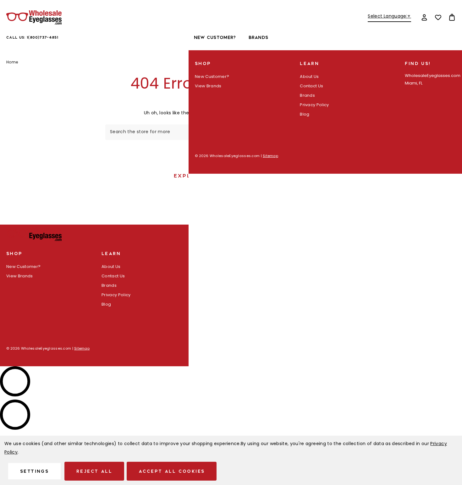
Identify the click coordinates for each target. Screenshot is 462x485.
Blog (304, 114)
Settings (34, 471)
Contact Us (311, 86)
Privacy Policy (314, 105)
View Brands (208, 86)
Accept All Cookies (172, 471)
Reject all (94, 471)
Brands (258, 37)
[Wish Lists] (438, 17)
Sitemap (270, 156)
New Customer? (215, 37)
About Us (309, 77)
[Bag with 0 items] (452, 17)
